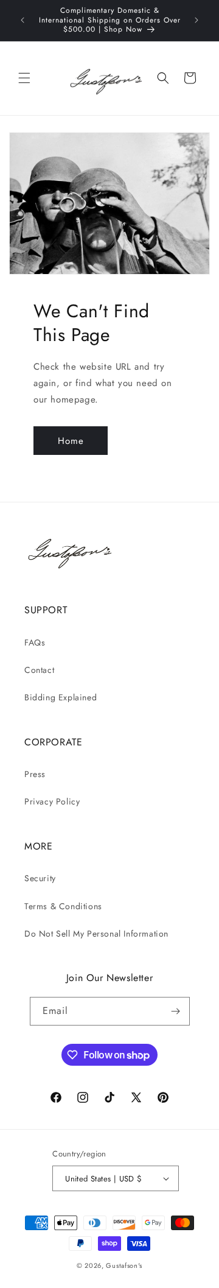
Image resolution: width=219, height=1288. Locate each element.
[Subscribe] (175, 1011)
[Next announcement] (196, 20)
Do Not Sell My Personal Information (96, 933)
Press (35, 774)
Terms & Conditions (63, 906)
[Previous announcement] (22, 20)
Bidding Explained (60, 697)
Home (71, 441)
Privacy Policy (52, 801)
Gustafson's (124, 1265)
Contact (39, 670)
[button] (24, 78)
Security (40, 878)
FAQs (34, 642)
